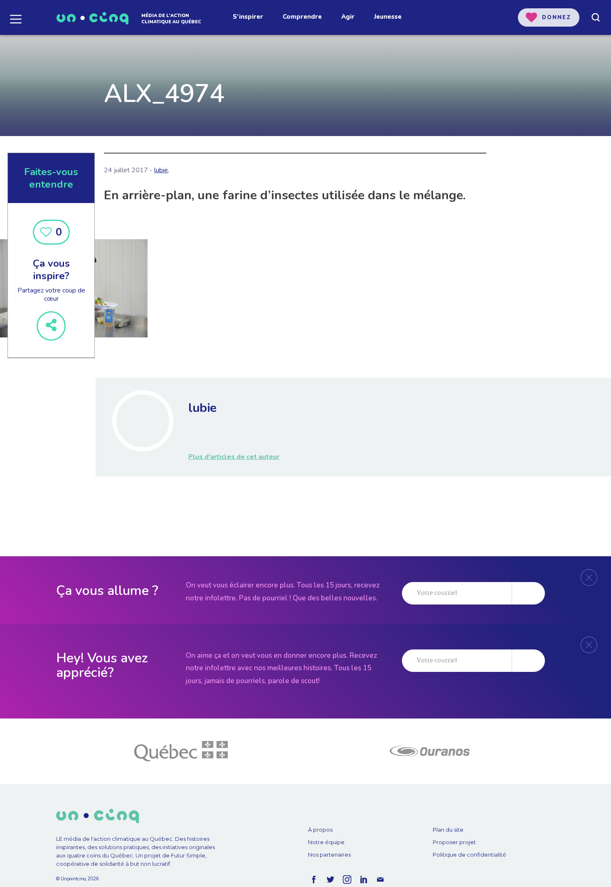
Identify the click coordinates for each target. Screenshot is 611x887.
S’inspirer (248, 16)
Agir (348, 16)
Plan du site (448, 829)
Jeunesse (388, 16)
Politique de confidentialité (469, 854)
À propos (320, 829)
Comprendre (302, 16)
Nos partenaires (329, 854)
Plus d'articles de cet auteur (233, 456)
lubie (161, 170)
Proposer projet (454, 842)
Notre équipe (326, 842)
